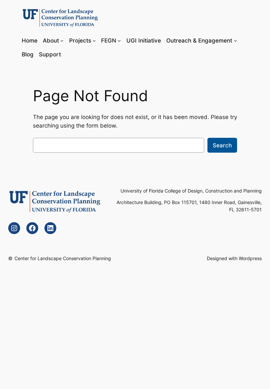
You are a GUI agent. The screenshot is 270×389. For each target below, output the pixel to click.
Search (222, 145)
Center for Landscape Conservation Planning (62, 258)
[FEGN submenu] (119, 40)
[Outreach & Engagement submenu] (235, 40)
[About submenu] (62, 40)
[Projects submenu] (94, 40)
